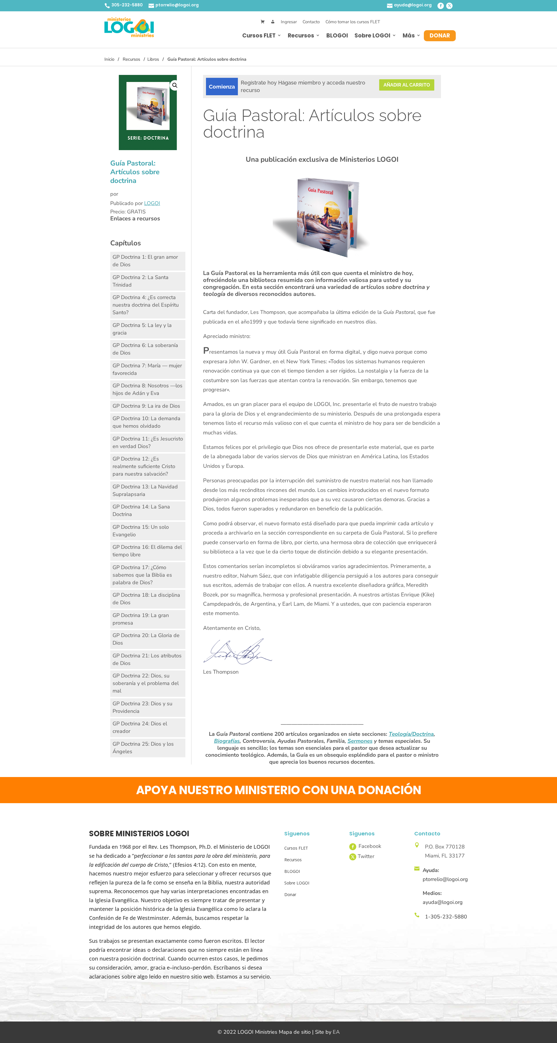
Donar (440, 35)
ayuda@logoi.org (413, 5)
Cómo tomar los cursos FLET (352, 22)
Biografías (227, 741)
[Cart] (263, 22)
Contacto (311, 22)
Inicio (109, 59)
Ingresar (289, 22)
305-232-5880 (127, 5)
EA (336, 1031)
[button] (175, 85)
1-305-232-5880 (446, 916)
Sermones (360, 741)
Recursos (301, 35)
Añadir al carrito (407, 85)
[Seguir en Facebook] (440, 6)
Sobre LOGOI (372, 35)
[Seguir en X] (449, 6)
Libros (153, 59)
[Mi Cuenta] (273, 22)
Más (409, 35)
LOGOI (152, 203)
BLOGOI (337, 35)
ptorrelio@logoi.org (177, 5)
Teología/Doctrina (411, 734)
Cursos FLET (259, 35)
